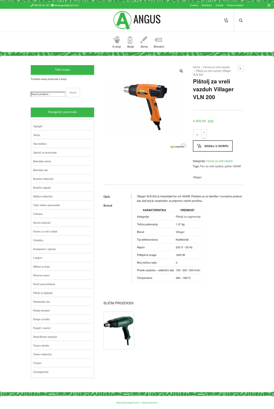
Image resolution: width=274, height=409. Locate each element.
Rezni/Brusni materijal (45, 336)
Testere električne (42, 354)
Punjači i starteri (42, 328)
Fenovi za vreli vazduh (216, 67)
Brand (107, 205)
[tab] (117, 196)
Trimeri (37, 363)
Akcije (36, 135)
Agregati (37, 126)
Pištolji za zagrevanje (188, 216)
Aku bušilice (39, 143)
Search (73, 92)
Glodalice (38, 240)
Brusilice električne (43, 179)
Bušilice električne (43, 196)
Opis (106, 196)
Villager (197, 177)
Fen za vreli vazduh (211, 166)
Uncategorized (40, 372)
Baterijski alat (40, 170)
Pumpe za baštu (41, 319)
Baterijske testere (42, 161)
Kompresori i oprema (44, 249)
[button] (181, 71)
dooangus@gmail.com (66, 5)
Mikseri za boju (41, 266)
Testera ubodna (41, 345)
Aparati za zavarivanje (45, 152)
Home (196, 67)
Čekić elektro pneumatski (46, 205)
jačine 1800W (233, 166)
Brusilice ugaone (42, 187)
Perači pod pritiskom (44, 284)
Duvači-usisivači (42, 222)
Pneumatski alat (41, 301)
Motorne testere (41, 275)
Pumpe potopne (41, 310)
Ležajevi (37, 257)
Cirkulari (38, 214)
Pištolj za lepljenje (43, 293)
